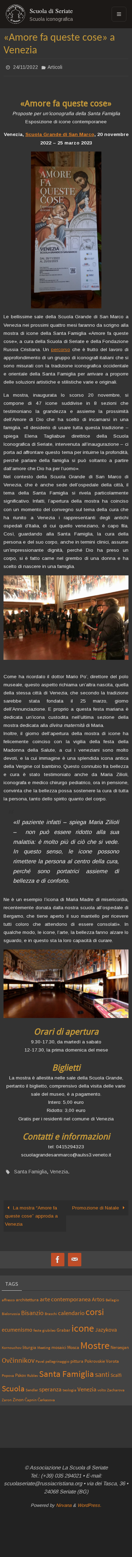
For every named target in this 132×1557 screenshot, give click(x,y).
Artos (98, 1294)
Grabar (63, 1325)
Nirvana (63, 1501)
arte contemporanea (65, 1295)
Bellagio (112, 1295)
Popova (8, 1371)
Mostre (94, 1341)
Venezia (59, 1169)
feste (37, 1326)
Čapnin (31, 1395)
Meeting (43, 1344)
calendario (71, 1309)
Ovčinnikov (18, 1356)
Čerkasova (46, 1395)
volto (102, 1386)
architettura (27, 1295)
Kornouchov (11, 1344)
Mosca (73, 1343)
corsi (95, 1307)
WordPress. (89, 1501)
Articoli (55, 66)
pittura (76, 1357)
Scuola (13, 1384)
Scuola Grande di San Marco (59, 132)
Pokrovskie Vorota (101, 1357)
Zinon (18, 1395)
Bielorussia (11, 1309)
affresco (8, 1295)
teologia (69, 1386)
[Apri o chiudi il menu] (119, 14)
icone (82, 1324)
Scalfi (116, 1371)
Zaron (7, 1395)
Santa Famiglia (30, 1169)
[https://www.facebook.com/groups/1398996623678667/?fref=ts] (57, 1256)
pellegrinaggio (57, 1357)
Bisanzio (32, 1308)
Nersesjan (120, 1343)
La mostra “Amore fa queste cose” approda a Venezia (31, 1212)
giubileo (49, 1326)
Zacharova (116, 1386)
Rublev (32, 1371)
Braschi (51, 1309)
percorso (60, 347)
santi (102, 1370)
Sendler (32, 1386)
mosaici (58, 1343)
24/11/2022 (25, 66)
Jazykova (106, 1325)
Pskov (20, 1371)
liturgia (29, 1343)
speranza (50, 1385)
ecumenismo (17, 1325)
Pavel (40, 1357)
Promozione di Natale (96, 1204)
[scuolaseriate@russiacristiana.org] (74, 1256)
